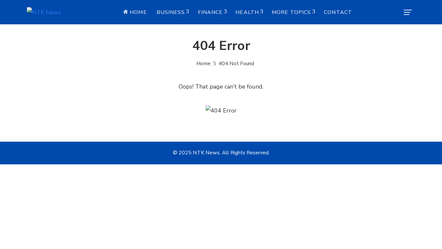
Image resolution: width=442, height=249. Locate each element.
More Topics (291, 12)
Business (171, 12)
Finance (210, 12)
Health (247, 12)
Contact (338, 12)
